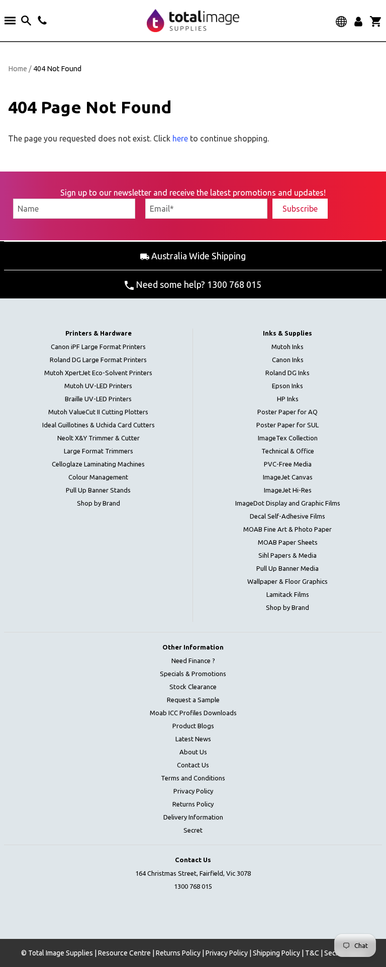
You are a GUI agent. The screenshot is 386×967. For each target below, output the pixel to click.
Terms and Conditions (193, 777)
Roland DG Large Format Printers (98, 359)
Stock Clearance (193, 686)
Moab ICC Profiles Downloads (193, 712)
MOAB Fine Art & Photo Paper (287, 529)
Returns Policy (193, 804)
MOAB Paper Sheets (288, 542)
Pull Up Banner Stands (98, 490)
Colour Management (98, 476)
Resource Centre (124, 953)
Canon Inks (288, 359)
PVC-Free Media (288, 463)
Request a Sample (193, 699)
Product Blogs (193, 725)
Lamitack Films (287, 594)
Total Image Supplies (60, 953)
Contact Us (193, 764)
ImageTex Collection (288, 437)
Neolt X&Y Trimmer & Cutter (98, 437)
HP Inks (288, 398)
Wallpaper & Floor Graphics (287, 581)
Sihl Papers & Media (287, 555)
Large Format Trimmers (98, 450)
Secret (193, 830)
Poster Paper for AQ (287, 411)
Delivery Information (193, 817)
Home (17, 69)
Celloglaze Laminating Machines (98, 463)
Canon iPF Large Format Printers (98, 346)
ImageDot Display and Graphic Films (287, 503)
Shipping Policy (276, 953)
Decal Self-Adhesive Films (287, 516)
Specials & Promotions (193, 673)
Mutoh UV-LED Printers (98, 385)
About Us (193, 751)
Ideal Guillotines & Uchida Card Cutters (98, 424)
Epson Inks (287, 385)
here (180, 138)
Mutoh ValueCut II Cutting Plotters (98, 411)
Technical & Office (287, 450)
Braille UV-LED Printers (98, 398)
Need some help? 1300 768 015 (197, 284)
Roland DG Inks (287, 372)
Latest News (193, 738)
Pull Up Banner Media (287, 568)
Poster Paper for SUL (287, 424)
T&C (312, 953)
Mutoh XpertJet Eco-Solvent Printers (98, 372)
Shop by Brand (98, 503)
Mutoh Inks (287, 346)
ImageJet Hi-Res (288, 490)
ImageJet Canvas (288, 476)
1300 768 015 (193, 886)
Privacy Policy (193, 790)
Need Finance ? (193, 660)
